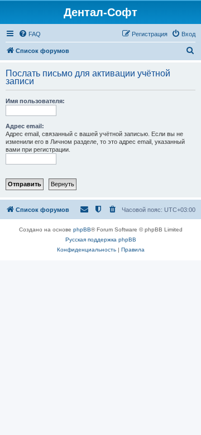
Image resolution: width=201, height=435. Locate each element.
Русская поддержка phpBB (100, 239)
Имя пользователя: (35, 101)
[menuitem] (29, 34)
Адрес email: (25, 126)
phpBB (82, 229)
